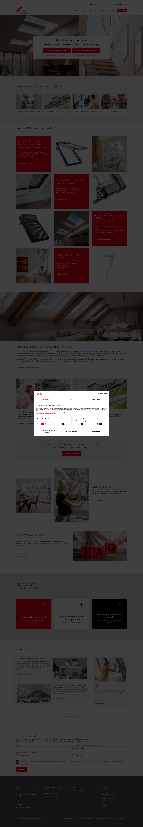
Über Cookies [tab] (96, 399)
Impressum (38, 413)
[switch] (62, 424)
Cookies (54, 413)
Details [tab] (71, 399)
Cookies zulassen (95, 431)
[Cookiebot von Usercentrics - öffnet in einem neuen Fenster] (99, 394)
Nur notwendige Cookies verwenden (48, 431)
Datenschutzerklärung (47, 413)
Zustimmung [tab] (46, 399)
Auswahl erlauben (71, 431)
